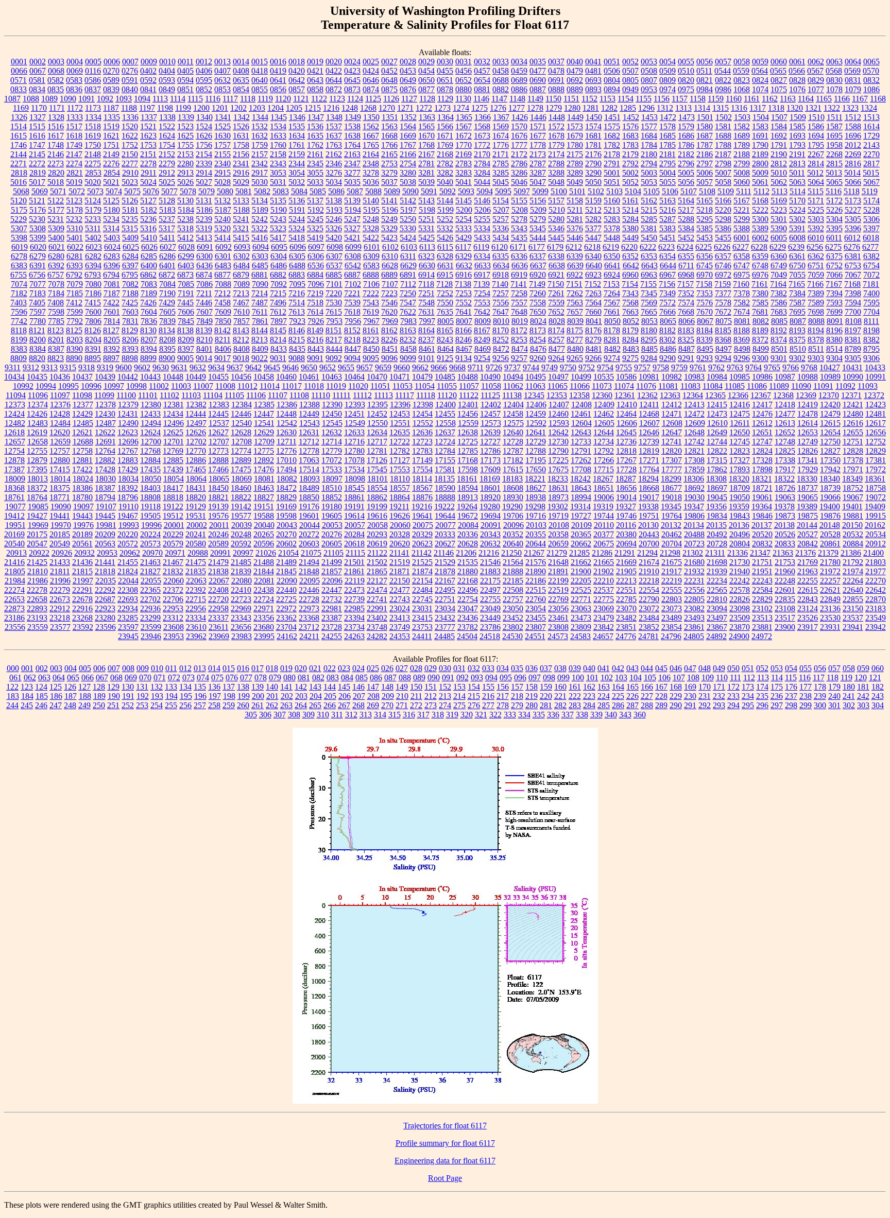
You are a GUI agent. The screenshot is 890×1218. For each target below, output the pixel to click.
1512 (853, 117)
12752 (875, 441)
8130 (148, 330)
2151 (148, 154)
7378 (741, 293)
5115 (816, 191)
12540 (241, 423)
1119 (265, 98)
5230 (37, 219)
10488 (467, 376)
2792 (630, 163)
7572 (667, 302)
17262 (581, 460)
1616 (37, 135)
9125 (445, 358)
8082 (760, 321)
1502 (723, 117)
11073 (602, 386)
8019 (519, 321)
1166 (842, 98)
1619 (92, 135)
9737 (512, 367)
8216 (315, 339)
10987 (785, 376)
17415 (59, 469)
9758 (661, 367)
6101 (372, 247)
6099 (353, 247)
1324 (869, 108)
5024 (148, 182)
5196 (390, 209)
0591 (130, 80)
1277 (516, 108)
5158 (575, 200)
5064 (816, 182)
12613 (785, 423)
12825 (785, 451)
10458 (263, 376)
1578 (667, 126)
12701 (173, 441)
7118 (426, 284)
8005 (445, 321)
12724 (445, 441)
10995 (68, 386)
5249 (389, 219)
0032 (482, 61)
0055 (686, 61)
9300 (760, 358)
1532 (259, 126)
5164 (686, 200)
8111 (871, 321)
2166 (408, 154)
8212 (241, 339)
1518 (92, 126)
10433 (875, 367)
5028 (222, 182)
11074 (624, 386)
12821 (694, 451)
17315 (717, 460)
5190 (278, 209)
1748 (55, 145)
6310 (390, 256)
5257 (500, 219)
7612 (278, 311)
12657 (15, 441)
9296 (741, 358)
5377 (593, 228)
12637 (445, 432)
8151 (334, 330)
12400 (445, 404)
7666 (667, 311)
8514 (834, 349)
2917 (259, 172)
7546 (389, 302)
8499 (760, 349)
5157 (556, 200)
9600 (123, 367)
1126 (391, 98)
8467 (464, 349)
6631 (445, 265)
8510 (798, 349)
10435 (37, 376)
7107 (390, 284)
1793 (797, 145)
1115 (195, 98)
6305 (297, 256)
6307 (334, 256)
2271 (18, 163)
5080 (225, 191)
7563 (575, 302)
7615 (334, 311)
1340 (204, 117)
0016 (278, 61)
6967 (667, 274)
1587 (834, 126)
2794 (649, 163)
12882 (105, 460)
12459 (535, 413)
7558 (537, 302)
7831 (130, 321)
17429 (127, 469)
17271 (649, 460)
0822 (723, 80)
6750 (797, 265)
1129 (445, 98)
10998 (136, 386)
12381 (173, 404)
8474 (519, 349)
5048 (556, 182)
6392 (56, 265)
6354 (667, 256)
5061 (760, 182)
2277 (130, 163)
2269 (853, 154)
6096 (297, 247)
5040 (445, 182)
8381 (853, 339)
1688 (723, 135)
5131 (204, 200)
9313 (49, 367)
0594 (185, 80)
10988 (807, 376)
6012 (852, 237)
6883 (296, 274)
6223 (666, 247)
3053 (278, 172)
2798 (723, 163)
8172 (519, 330)
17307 (671, 460)
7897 (278, 321)
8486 (668, 349)
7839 (167, 321)
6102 (390, 247)
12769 (173, 451)
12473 (717, 413)
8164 (426, 330)
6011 (834, 237)
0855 (259, 89)
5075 (132, 191)
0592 (148, 80)
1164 (806, 98)
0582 (55, 80)
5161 (630, 200)
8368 (723, 339)
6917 (482, 274)
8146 (296, 330)
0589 (111, 80)
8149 (315, 330)
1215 (312, 108)
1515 (37, 126)
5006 (704, 172)
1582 (741, 126)
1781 (593, 145)
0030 (445, 61)
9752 (586, 367)
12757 (59, 451)
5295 (704, 219)
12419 (807, 404)
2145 (37, 154)
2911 (149, 172)
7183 (37, 293)
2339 (204, 163)
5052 (630, 182)
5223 (779, 209)
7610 (241, 311)
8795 (871, 349)
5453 (704, 237)
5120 (18, 200)
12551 (400, 423)
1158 (698, 98)
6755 (18, 274)
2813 (797, 163)
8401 (204, 349)
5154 (500, 200)
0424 (371, 70)
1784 (649, 145)
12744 (717, 441)
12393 (355, 404)
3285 (500, 172)
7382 (779, 293)
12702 (196, 441)
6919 (519, 274)
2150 (130, 154)
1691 (760, 135)
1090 (68, 98)
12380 (151, 404)
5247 (352, 219)
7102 (353, 284)
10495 (535, 376)
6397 (130, 265)
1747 (37, 145)
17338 (785, 460)
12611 (740, 423)
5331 (426, 228)
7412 (74, 302)
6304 (278, 256)
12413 (694, 404)
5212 (593, 209)
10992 (23, 386)
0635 (241, 80)
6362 (816, 256)
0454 (426, 70)
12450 (331, 413)
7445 (185, 302)
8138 (185, 330)
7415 (92, 302)
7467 (241, 302)
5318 (185, 228)
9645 (272, 367)
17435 (150, 469)
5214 (630, 209)
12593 (559, 423)
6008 (797, 237)
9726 (494, 367)
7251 (426, 293)
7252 (445, 293)
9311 (13, 367)
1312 (665, 108)
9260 (537, 358)
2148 (92, 154)
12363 (670, 395)
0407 (222, 70)
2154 (204, 154)
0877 (426, 89)
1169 (21, 108)
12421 (853, 404)
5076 (151, 191)
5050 (593, 182)
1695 (834, 135)
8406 (223, 349)
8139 (204, 330)
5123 (74, 200)
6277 (870, 247)
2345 (315, 163)
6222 (648, 247)
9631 (179, 367)
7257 (500, 293)
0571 (18, 80)
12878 (14, 460)
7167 (834, 284)
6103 (409, 247)
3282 (445, 172)
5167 (741, 200)
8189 (760, 330)
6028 (186, 247)
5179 (93, 209)
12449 (309, 413)
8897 (111, 358)
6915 (445, 274)
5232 (74, 219)
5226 (834, 209)
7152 (593, 284)
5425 (426, 237)
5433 (482, 237)
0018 (296, 61)
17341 (807, 460)
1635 (315, 135)
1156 (662, 98)
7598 (56, 311)
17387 (14, 469)
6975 (741, 274)
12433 (150, 413)
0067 (37, 70)
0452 (389, 70)
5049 (575, 182)
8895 (92, 358)
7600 (93, 311)
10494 (513, 376)
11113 (383, 395)
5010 (779, 172)
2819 (37, 172)
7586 (779, 302)
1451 (612, 117)
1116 (212, 98)
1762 (315, 145)
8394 (149, 349)
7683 (779, 311)
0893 (593, 89)
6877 (222, 274)
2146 (55, 154)
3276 (334, 172)
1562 (371, 126)
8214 (278, 339)
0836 (74, 89)
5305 (853, 219)
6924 (612, 274)
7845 (186, 321)
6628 (390, 265)
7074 (19, 284)
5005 (686, 172)
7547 (408, 302)
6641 (612, 265)
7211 (204, 293)
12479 (830, 413)
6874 (204, 274)
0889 (575, 89)
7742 (19, 321)
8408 (241, 349)
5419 (315, 237)
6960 (630, 274)
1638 (352, 135)
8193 (797, 330)
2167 (426, 154)
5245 (315, 219)
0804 (612, 80)
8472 (501, 349)
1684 (649, 135)
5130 (185, 200)
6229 (777, 247)
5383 (667, 228)
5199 (445, 209)
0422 (334, 70)
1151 (571, 98)
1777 (519, 145)
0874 (371, 89)
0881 (482, 89)
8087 (798, 321)
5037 (389, 182)
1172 (75, 108)
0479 (575, 70)
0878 (445, 89)
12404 (513, 404)
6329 (463, 256)
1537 (334, 126)
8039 (575, 321)
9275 (630, 358)
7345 (649, 293)
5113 (780, 191)
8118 (19, 330)
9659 (383, 367)
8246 (463, 339)
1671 (445, 135)
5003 (649, 172)
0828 (797, 80)
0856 (278, 89)
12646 (649, 432)
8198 (871, 330)
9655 (346, 367)
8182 (667, 330)
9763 (735, 367)
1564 (408, 126)
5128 (167, 200)
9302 (797, 358)
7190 (167, 293)
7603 (130, 311)
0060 (779, 61)
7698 (816, 311)
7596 (19, 311)
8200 (37, 339)
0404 (167, 70)
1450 (594, 117)
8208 (167, 339)
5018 (55, 182)
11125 (490, 395)
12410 (627, 404)
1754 (167, 145)
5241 (241, 219)
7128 (444, 284)
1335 (112, 117)
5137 (315, 200)
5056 (686, 182)
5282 (593, 219)
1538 (352, 126)
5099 (540, 191)
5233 (92, 219)
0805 (630, 80)
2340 (222, 163)
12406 (536, 404)
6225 (703, 247)
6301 (223, 256)
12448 (286, 413)
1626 (204, 135)
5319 (204, 228)
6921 (556, 274)
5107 (688, 191)
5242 (259, 219)
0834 (37, 89)
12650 (739, 432)
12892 (263, 460)
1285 (628, 108)
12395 (377, 404)
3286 (519, 172)
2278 (148, 163)
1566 (445, 126)
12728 (513, 441)
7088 (223, 284)
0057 (723, 61)
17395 (37, 469)
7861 (260, 321)
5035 (352, 182)
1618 (74, 135)
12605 (604, 423)
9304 (834, 358)
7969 (390, 321)
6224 (685, 247)
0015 (259, 61)
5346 (556, 228)
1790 (760, 145)
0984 (704, 89)
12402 (491, 404)
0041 (593, 61)
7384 (797, 293)
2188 (741, 154)
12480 (853, 413)
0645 (352, 80)
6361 (797, 256)
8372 (760, 339)
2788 (556, 163)
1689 (741, 135)
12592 (536, 423)
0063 (834, 61)
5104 (633, 191)
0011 (186, 61)
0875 (389, 89)
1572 (556, 126)
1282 (609, 108)
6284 (130, 256)
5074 (114, 191)
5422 (371, 237)
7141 (518, 284)
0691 (556, 80)
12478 (807, 413)
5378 (612, 228)
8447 (353, 349)
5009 (760, 172)
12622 (105, 432)
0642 (296, 80)
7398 (853, 293)
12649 (717, 432)
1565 (426, 126)
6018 (871, 237)
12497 (196, 423)
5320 (222, 228)
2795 (667, 163)
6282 (93, 256)
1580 (704, 126)
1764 (352, 145)
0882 (500, 89)
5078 (188, 191)
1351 (390, 117)
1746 (18, 145)
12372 (874, 395)
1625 (185, 135)
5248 (371, 219)
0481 (593, 70)
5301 (779, 219)
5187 (223, 209)
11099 (104, 395)
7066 (834, 274)
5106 (670, 191)
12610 (717, 423)
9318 (86, 367)
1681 (593, 135)
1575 (612, 126)
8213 (259, 339)
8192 (779, 330)
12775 (263, 451)
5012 (815, 172)
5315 (130, 228)
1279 (553, 108)
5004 (667, 172)
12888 (218, 460)
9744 (531, 367)
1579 (686, 126)
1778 (537, 145)
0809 (667, 80)
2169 (463, 154)
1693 (797, 135)
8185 (723, 330)
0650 (426, 80)
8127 (111, 330)
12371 (851, 395)
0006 (112, 61)
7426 (148, 302)
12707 (219, 441)
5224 (797, 209)
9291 (686, 358)
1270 (387, 108)
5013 (834, 172)
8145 (278, 330)
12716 (354, 441)
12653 (807, 432)
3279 (389, 172)
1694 (816, 135)
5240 (222, 219)
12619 (37, 432)
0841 (148, 89)
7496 (278, 302)
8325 (686, 339)
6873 (185, 274)
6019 (19, 247)
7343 (630, 293)
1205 (294, 108)
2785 (500, 163)
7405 (37, 302)
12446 (241, 413)
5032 (296, 182)
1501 (705, 117)
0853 (222, 89)
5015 (871, 172)
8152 (352, 330)
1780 (575, 145)
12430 (105, 413)
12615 (830, 423)
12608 (672, 423)
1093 (123, 98)
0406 (204, 70)
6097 (316, 247)
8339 (704, 339)
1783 (630, 145)
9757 (642, 367)
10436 (59, 376)
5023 (130, 182)
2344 (296, 163)
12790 (558, 451)
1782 (612, 145)
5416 (259, 237)
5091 (429, 191)
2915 (222, 172)
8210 (204, 339)
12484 (60, 423)
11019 (336, 386)
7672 (723, 311)
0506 (612, 70)
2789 (575, 163)
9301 (779, 358)
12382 (196, 404)
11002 (159, 386)
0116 (93, 70)
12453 (399, 413)
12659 (60, 441)
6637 (538, 265)
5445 (556, 237)
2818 (19, 172)
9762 (716, 367)
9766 (790, 367)
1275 (479, 108)
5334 (482, 228)
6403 (186, 265)
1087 (12, 98)
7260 (537, 293)
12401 (468, 404)
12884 (150, 460)
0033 (500, 61)
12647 (671, 432)
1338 (167, 117)
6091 (205, 247)
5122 (55, 200)
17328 (762, 460)
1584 (779, 126)
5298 (723, 219)
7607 (204, 311)
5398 (19, 237)
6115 (445, 247)
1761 (296, 145)
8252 (500, 339)
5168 (760, 200)
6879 (241, 274)
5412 (185, 237)
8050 (612, 321)
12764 (105, 451)
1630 (222, 135)
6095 (279, 247)
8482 (612, 349)
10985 (739, 376)
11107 (277, 395)
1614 (871, 126)
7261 (556, 293)
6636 (519, 265)
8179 (630, 330)
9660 (401, 367)
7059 (816, 274)
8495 (705, 349)
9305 (853, 358)
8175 (575, 330)
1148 (517, 98)
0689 (519, 80)
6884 (315, 274)
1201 (220, 108)
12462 (603, 413)
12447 (263, 413)
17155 (445, 460)
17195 (535, 460)
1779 (556, 145)
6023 (93, 247)
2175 (575, 154)
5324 (296, 228)
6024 (112, 247)
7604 (149, 311)
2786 (519, 163)
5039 (426, 182)
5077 (169, 191)
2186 (704, 154)
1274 (461, 108)
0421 (315, 70)
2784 (482, 163)
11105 (234, 395)
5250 (408, 219)
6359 (760, 256)
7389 (816, 293)
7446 (204, 302)
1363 (427, 117)
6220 (629, 247)
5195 (371, 209)
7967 (371, 321)
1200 (201, 108)
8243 (445, 339)
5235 (130, 219)
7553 (482, 302)
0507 (630, 70)
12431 (127, 413)
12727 (490, 441)
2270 (871, 154)
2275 (92, 163)
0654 (482, 80)
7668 (686, 311)
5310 (74, 228)
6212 (574, 247)
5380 (630, 228)
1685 (667, 135)
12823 (739, 451)
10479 (422, 376)
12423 (875, 404)
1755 (185, 145)
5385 (704, 228)
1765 (371, 145)
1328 (56, 117)
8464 (445, 349)
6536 (315, 265)
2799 (741, 163)
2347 (352, 163)
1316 (739, 108)
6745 (704, 265)
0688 (500, 80)
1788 (723, 145)
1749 (74, 145)
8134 (167, 330)
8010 (501, 321)
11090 (801, 386)
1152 (589, 98)
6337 (537, 256)
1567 (463, 126)
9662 (420, 367)
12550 (377, 423)
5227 (853, 209)
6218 (592, 247)
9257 (519, 358)
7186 (93, 293)
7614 (315, 311)
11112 (362, 395)
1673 (482, 135)
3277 (352, 172)
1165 (824, 98)
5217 (686, 209)
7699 (834, 311)
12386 (287, 404)
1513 (871, 117)
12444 (195, 413)
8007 (464, 321)
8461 (427, 349)
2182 (686, 154)
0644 (334, 80)
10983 (694, 376)
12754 (14, 451)
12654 (830, 432)
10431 (852, 367)
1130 (463, 98)
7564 (593, 302)
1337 (149, 117)
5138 (334, 200)
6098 (335, 247)
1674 (500, 135)
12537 (219, 423)
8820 (37, 358)
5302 (797, 219)
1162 (770, 98)
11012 (247, 386)
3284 (482, 172)
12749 (807, 441)
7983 (408, 321)
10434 (14, 376)
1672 (463, 135)
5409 (130, 237)
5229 (18, 219)
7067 (853, 274)
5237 (167, 219)
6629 (408, 265)
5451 (667, 237)
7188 (130, 293)
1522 (167, 126)
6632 (464, 265)
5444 (537, 237)
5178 (74, 209)
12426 (37, 413)
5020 (92, 182)
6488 (297, 265)
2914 (204, 172)
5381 (649, 228)
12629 (263, 432)
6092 (223, 247)
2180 (649, 154)
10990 (853, 376)
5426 (445, 237)
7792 (74, 321)
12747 (762, 441)
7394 (834, 293)
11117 (404, 395)
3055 (315, 172)
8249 (482, 339)
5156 (537, 200)
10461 (309, 376)
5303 (816, 219)
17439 (173, 469)
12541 (264, 423)
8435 (297, 349)
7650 (537, 311)
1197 (147, 108)
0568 (834, 70)
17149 (422, 460)
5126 (130, 200)
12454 (422, 413)
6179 (555, 247)
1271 (405, 108)
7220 (334, 293)
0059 (760, 61)
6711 (686, 265)
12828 (853, 451)
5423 (389, 237)
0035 (537, 61)
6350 (612, 256)
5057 (704, 182)
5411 (167, 237)
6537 (334, 265)
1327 (37, 117)
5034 (334, 182)
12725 (467, 441)
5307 (19, 228)
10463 (331, 376)
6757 (55, 274)
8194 (816, 330)
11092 (845, 386)
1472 (668, 117)
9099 (408, 358)
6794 (111, 274)
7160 (741, 284)
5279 (537, 219)
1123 (337, 98)
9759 (679, 367)
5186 (204, 209)
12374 (37, 404)
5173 (853, 200)
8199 (19, 339)
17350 (830, 460)
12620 (59, 432)
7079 (74, 284)
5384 (686, 228)
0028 (408, 61)
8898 (130, 358)
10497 (558, 376)
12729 (535, 441)
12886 (195, 460)
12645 (626, 432)
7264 (612, 293)
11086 (757, 386)
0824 (760, 80)
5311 (93, 228)
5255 (482, 219)
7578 (723, 302)
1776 (500, 145)
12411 (649, 404)
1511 (835, 117)
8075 (723, 321)
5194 (353, 209)
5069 (39, 191)
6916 (463, 274)
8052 (631, 321)
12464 (626, 413)
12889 (241, 460)
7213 (241, 293)
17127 (399, 460)
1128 (427, 98)
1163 (788, 98)
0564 (759, 70)
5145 (463, 200)
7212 (222, 293)
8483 (631, 349)
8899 (148, 358)
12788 (535, 451)
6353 (649, 256)
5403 (112, 237)
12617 (875, 423)
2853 (93, 172)
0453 (408, 70)
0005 (93, 61)
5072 (77, 191)
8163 (408, 330)
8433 (278, 349)
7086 (204, 284)
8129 (130, 330)
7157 (685, 284)
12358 (579, 395)
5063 (797, 182)
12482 (15, 423)
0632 (222, 80)
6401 (167, 265)
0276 (130, 70)
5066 (853, 182)
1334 (93, 117)
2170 (482, 154)
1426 (519, 117)
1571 (537, 126)
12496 (173, 423)
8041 (594, 321)
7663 (630, 311)
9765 (772, 367)
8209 (186, 339)
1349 (353, 117)
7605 (167, 311)
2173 (537, 154)
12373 (15, 404)
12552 (423, 423)
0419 (278, 70)
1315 (720, 108)
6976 (760, 274)
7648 (519, 311)
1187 (111, 108)
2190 (779, 154)
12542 (287, 423)
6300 (204, 256)
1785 (667, 145)
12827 (830, 451)
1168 (878, 98)
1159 (716, 98)
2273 (55, 163)
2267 (816, 154)
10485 (445, 376)
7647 (500, 311)
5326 (334, 228)
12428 (59, 413)
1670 (426, 135)
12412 (671, 404)
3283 (463, 172)
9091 (315, 358)
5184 (186, 209)
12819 (649, 451)
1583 (760, 126)
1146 (481, 98)
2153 (185, 154)
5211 (575, 209)
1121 (301, 98)
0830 (834, 80)
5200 (464, 209)
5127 (148, 200)
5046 (519, 182)
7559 (556, 302)
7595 (871, 302)
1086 (871, 89)
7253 (463, 293)
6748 (760, 265)
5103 (614, 191)
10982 (671, 376)
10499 (581, 376)
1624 (167, 135)
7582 (741, 302)
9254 (482, 358)
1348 (334, 117)
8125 (74, 330)
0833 (18, 89)
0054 (667, 61)
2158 (278, 154)
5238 (185, 219)
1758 (241, 145)
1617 (55, 135)
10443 (150, 376)
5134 (259, 200)
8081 (742, 321)
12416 (739, 404)
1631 (241, 135)
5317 (167, 228)
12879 (37, 460)
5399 (37, 237)
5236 (148, 219)
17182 (513, 460)
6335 (500, 256)
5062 (779, 182)
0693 (593, 80)
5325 (315, 228)
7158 (704, 284)
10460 (286, 376)
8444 (334, 349)
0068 (56, 70)
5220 (723, 209)
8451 (390, 349)
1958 (834, 145)
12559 (468, 423)
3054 (296, 172)
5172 (834, 200)
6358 (741, 256)
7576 (704, 302)
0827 (779, 80)
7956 (353, 321)
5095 (503, 191)
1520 (130, 126)
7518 (315, 302)
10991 (875, 376)
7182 (19, 293)
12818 (626, 451)
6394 (93, 265)
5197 (408, 209)
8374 (779, 339)
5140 (371, 200)
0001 (19, 61)
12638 (467, 432)
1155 (644, 98)
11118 (425, 395)
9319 (105, 367)
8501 (779, 349)
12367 (760, 395)
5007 (723, 172)
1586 (816, 126)
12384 (241, 404)
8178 (612, 330)
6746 (723, 265)
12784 (445, 451)
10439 (105, 376)
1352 (408, 117)
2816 (853, 163)
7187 (112, 293)
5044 (482, 182)
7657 (575, 311)
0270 (111, 70)
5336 (500, 228)
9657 (364, 367)
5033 (315, 182)
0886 (519, 89)
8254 (537, 339)
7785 (56, 321)
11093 (868, 386)
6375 (834, 256)
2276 (111, 163)
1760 (278, 145)
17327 (739, 460)
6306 (315, 256)
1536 (315, 126)
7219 (315, 293)
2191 (797, 154)
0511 (704, 70)
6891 (408, 274)
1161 (752, 98)
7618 (352, 311)
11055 (447, 386)
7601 (112, 311)
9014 (204, 358)
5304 (834, 219)
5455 (723, 237)
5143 (426, 200)
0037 (556, 61)
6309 (371, 256)
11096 (38, 395)
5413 (204, 237)
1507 (779, 117)
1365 (464, 117)
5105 (651, 191)
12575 (513, 423)
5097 (522, 191)
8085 (779, 321)
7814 (112, 321)
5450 (649, 237)
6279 (37, 256)
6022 (75, 247)
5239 (204, 219)
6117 (463, 247)
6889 (389, 274)
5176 (37, 209)
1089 (49, 98)
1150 (553, 98)
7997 (427, 321)
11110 (320, 395)
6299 (186, 256)
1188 (129, 108)
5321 (241, 228)
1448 (557, 117)
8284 (630, 339)
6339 (575, 256)
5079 (206, 191)
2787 (537, 163)
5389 (760, 228)
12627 (218, 432)
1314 (702, 108)
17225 (558, 460)
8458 (408, 349)
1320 (794, 108)
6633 (482, 265)
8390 (74, 349)
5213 (612, 209)
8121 (37, 330)
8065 (668, 321)
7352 (686, 293)
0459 (519, 70)
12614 (807, 423)
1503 (742, 117)
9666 (439, 367)
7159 (722, 284)
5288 (686, 219)
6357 (723, 256)
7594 (853, 302)
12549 (355, 423)
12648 (694, 432)
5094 (484, 191)
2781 (426, 163)
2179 (630, 154)
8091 (835, 321)
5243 (278, 219)
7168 (852, 284)
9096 (389, 358)
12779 (331, 451)
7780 (37, 321)
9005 (185, 358)
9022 (259, 358)
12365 (715, 395)
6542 (353, 265)
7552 (463, 302)
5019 (74, 182)
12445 (218, 413)
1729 (871, 135)
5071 (58, 191)
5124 (92, 200)
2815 (834, 163)
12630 (286, 432)
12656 (875, 432)
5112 (761, 191)
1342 (241, 117)
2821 (74, 172)
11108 (299, 395)
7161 (759, 284)
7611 (260, 311)
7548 (426, 302)
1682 (612, 135)
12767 (127, 451)
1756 (204, 145)
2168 (445, 154)
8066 (686, 321)
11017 (292, 386)
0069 (74, 70)
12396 (400, 404)
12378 (105, 404)
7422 (111, 302)
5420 (334, 237)
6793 (92, 274)
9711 (476, 367)
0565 (778, 70)
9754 (605, 367)
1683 (630, 135)
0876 (408, 89)
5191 (297, 209)
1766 (389, 145)
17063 (309, 460)
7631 (426, 311)
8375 (797, 339)
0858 (315, 89)
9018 (241, 358)
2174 (556, 154)
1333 (74, 117)
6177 (536, 247)
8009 (482, 321)
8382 (871, 339)
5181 (130, 209)
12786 (490, 451)
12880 (59, 460)
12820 (671, 451)
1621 (111, 135)
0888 (556, 89)
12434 (173, 413)
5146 (482, 200)
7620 (389, 311)
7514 (296, 302)
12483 (37, 423)
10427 (829, 367)
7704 (871, 311)
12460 (558, 413)
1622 (130, 135)
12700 (151, 441)
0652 (463, 80)
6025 (131, 247)
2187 (723, 154)
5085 (318, 191)
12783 (422, 451)
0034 (519, 61)
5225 (816, 209)
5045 (500, 182)
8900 (167, 358)
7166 (815, 284)
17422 (82, 469)
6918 (500, 274)
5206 (482, 209)
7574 (686, 302)
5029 (241, 182)
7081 (112, 284)
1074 (760, 89)
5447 (593, 237)
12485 (83, 423)
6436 (204, 265)
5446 (575, 237)
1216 (331, 108)
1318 (776, 108)
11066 (580, 386)
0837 (92, 89)
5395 (834, 228)
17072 (331, 460)
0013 (222, 61)
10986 (762, 376)
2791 (612, 163)
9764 (753, 367)
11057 (469, 386)
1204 (275, 108)
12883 (127, 460)
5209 (538, 209)
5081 (243, 191)
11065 (557, 386)
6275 (833, 247)
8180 (649, 330)
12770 (195, 451)
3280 (408, 172)
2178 (612, 154)
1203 (257, 108)
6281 (74, 256)
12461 (581, 413)
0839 (111, 89)
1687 (704, 135)
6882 (278, 274)
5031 (278, 182)
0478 (556, 70)
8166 (463, 330)
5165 (704, 200)
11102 (169, 395)
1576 (630, 126)
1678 (556, 135)
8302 (667, 339)
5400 (56, 237)
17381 (875, 460)
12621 (82, 432)
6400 (149, 265)
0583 (74, 80)
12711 (287, 441)
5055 (667, 182)
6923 (593, 274)
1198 (165, 108)
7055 (797, 274)
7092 (278, 284)
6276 (852, 247)
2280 (185, 163)
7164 (778, 284)
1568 (482, 126)
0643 (315, 80)
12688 (83, 441)
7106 (371, 284)
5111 (743, 191)
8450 (371, 349)
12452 (377, 413)
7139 (481, 284)
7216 (296, 293)
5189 (260, 209)
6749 (779, 265)
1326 (19, 117)
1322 (832, 108)
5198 (427, 209)
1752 (130, 145)
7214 (259, 293)
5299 (741, 219)
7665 (649, 311)
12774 (241, 451)
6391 (37, 265)
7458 (222, 302)
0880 (463, 89)
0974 (667, 89)
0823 (741, 80)
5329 (389, 228)
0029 (426, 61)
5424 (408, 237)
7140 (500, 284)
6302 (241, 256)
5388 (741, 228)
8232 (408, 339)
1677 (537, 135)
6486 (278, 265)
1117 (230, 98)
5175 (19, 209)
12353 (556, 395)
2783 (463, 163)
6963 (649, 274)
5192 (315, 209)
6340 (593, 256)
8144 (259, 330)
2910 (130, 172)
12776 (286, 451)
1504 (760, 117)
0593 (167, 80)
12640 (513, 432)
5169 (779, 200)
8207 (149, 339)
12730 (558, 441)
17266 (603, 460)
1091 (86, 98)
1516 (55, 126)
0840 (130, 89)
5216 (667, 209)
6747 (741, 265)
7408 (55, 302)
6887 (352, 274)
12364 (692, 395)
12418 (785, 404)
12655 (853, 432)
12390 (332, 404)
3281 (426, 172)
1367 (501, 117)
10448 (173, 376)
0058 (741, 61)
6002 (760, 237)
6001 (741, 237)
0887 (537, 89)
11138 (512, 395)
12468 (649, 413)
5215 (649, 209)
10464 (354, 376)
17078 (354, 460)
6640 (594, 265)
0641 (278, 80)
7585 (760, 302)
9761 (698, 367)
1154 (626, 98)
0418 (259, 70)
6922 (575, 274)
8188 (741, 330)
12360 (602, 395)
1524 (204, 126)
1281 (591, 108)
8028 (557, 321)
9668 (457, 367)
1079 (853, 89)
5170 (797, 200)
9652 (327, 367)
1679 (575, 135)
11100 (126, 395)
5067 (871, 182)
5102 (596, 191)
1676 (519, 135)
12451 (354, 413)
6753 (853, 265)
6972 (723, 274)
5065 (834, 182)
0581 (37, 80)
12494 (151, 423)
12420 (830, 404)
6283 (112, 256)
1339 (186, 117)
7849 (204, 321)
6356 (704, 256)
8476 (538, 349)
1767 (408, 145)
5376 (575, 228)
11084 (713, 386)
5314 (111, 228)
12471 (671, 413)
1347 (315, 117)
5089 (392, 191)
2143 (871, 145)
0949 (630, 89)
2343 (278, 163)
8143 (241, 330)
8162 (389, 330)
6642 (631, 265)
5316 (148, 228)
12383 (219, 404)
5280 (556, 219)
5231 (55, 219)
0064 (853, 61)
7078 (56, 284)
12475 (739, 413)
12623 (127, 432)
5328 (371, 228)
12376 (60, 404)
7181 (871, 284)
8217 (334, 339)
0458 (500, 70)
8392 (112, 349)
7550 (445, 302)
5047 (537, 182)
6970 (704, 274)
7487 (259, 302)
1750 (92, 145)
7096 (315, 284)
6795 (130, 274)
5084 (299, 191)
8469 (482, 349)
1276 (498, 108)
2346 (334, 163)
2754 (408, 163)
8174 (556, 330)
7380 (760, 293)
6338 (556, 256)
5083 (280, 191)
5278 (519, 219)
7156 (667, 284)
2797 (704, 163)
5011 (797, 172)
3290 (593, 172)
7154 (630, 284)
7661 (612, 311)
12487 (105, 423)
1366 (482, 117)
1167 (860, 98)
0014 (241, 61)
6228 (759, 247)
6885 (334, 274)
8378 (816, 339)
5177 (56, 209)
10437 (82, 376)
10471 (399, 376)
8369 (741, 339)
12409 (604, 404)
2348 (371, 163)
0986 (723, 89)
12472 (694, 413)
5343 (519, 228)
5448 (612, 237)
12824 (762, 451)
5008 (741, 172)
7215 (278, 293)
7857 (241, 321)
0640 (259, 80)
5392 (816, 228)
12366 (738, 395)
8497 (723, 349)
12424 (14, 413)
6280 (56, 256)
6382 (871, 256)
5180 (112, 209)
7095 (297, 284)
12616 (853, 423)
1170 (39, 108)
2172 (519, 154)
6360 (779, 256)
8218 (352, 339)
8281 (612, 339)
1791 (779, 145)
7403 (18, 302)
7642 (482, 311)
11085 (735, 386)
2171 (500, 154)
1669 (408, 135)
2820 (56, 172)
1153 (607, 98)
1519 (111, 126)
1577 (649, 126)
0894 (612, 89)
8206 (130, 339)
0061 (797, 61)
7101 (334, 284)
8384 (37, 349)
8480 (575, 349)
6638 (557, 265)
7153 (611, 284)
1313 (683, 108)
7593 (834, 302)
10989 (830, 376)
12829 (875, 451)
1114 (177, 98)
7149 (537, 284)
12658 (37, 441)
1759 (259, 145)
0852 (204, 89)
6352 (630, 256)
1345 (278, 117)
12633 (354, 432)
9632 (198, 367)
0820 (686, 80)
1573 (575, 126)
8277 (575, 339)
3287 (537, 172)
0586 (92, 80)
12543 (309, 423)
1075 (779, 89)
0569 (852, 70)
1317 (757, 108)
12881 (82, 460)
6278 (19, 256)
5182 (149, 209)
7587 (797, 302)
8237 (426, 339)
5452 (686, 237)
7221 (352, 293)
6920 (537, 274)
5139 (352, 200)
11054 (425, 386)
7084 (167, 284)
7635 (445, 311)
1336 (130, 117)
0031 (463, 61)
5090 (410, 191)
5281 (575, 219)
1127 (409, 98)
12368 (783, 395)
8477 (557, 349)
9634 (216, 367)
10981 (649, 376)
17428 (105, 469)
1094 (142, 98)
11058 (491, 386)
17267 (626, 460)
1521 (148, 126)
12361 (624, 395)
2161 (315, 154)
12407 (559, 404)
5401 (74, 237)
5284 (630, 219)
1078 (834, 89)
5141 (389, 200)
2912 (167, 172)
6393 (74, 265)
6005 (779, 237)
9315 (68, 367)
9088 (296, 358)
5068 (21, 191)
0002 (37, 61)
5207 (501, 209)
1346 (297, 117)
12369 (806, 395)
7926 (315, 321)
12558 (445, 423)
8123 (55, 330)
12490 (128, 423)
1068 (741, 89)
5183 (167, 209)
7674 (741, 311)
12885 (173, 460)
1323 (850, 108)
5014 (852, 172)
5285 (649, 219)
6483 (223, 265)
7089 (241, 284)
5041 (463, 182)
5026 (185, 182)
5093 (466, 191)
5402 (93, 237)
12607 (649, 423)
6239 (796, 247)
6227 (740, 247)
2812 (779, 163)
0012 (204, 61)
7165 (797, 284)
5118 (852, 191)
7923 (297, 321)
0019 (315, 61)
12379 (128, 404)
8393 (130, 349)
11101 (148, 395)
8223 (371, 339)
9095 (371, 358)
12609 (694, 423)
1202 (238, 108)
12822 (717, 451)
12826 (807, 451)
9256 (500, 358)
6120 (499, 247)
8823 (55, 358)
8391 (93, 349)
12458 (513, 413)
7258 (519, 293)
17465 (195, 469)
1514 (18, 126)
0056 (704, 61)
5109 (725, 191)
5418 (296, 237)
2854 (112, 172)
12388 (309, 404)
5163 (667, 200)
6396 (112, 265)
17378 (853, 460)
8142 (222, 330)
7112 (408, 284)
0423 (352, 70)
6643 (649, 265)
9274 (612, 358)
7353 (704, 293)
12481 (875, 413)
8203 (74, 339)
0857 (296, 89)
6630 (427, 265)
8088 (816, 321)
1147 (499, 98)
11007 (203, 386)
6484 (241, 265)
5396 (853, 228)
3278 (371, 172)
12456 (467, 413)
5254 (463, 219)
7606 (186, 311)
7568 (630, 302)
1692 (779, 135)
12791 (581, 451)
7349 (667, 293)
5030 (259, 182)
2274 (74, 163)
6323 (426, 256)
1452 (631, 117)
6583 (371, 265)
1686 (686, 135)
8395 (167, 349)
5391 (797, 228)
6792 (74, 274)
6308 (353, 256)
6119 (481, 247)
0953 (649, 89)
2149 (111, 154)
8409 (260, 349)
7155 (648, 284)
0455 (445, 70)
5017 (37, 182)
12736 (626, 441)
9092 (334, 358)
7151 (574, 284)
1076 (797, 89)
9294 (723, 358)
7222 (371, 293)
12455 (445, 413)
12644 (603, 432)
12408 (581, 404)
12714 (331, 441)
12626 (195, 432)
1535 (296, 126)
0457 (482, 70)
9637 (235, 367)
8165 (445, 330)
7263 (593, 293)
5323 (278, 228)
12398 (423, 404)
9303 (816, 358)
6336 (519, 256)
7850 (223, 321)
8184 (704, 330)
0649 (408, 80)
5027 (204, 182)
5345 (537, 228)
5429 (463, 237)
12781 (377, 451)
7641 (463, 311)
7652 (556, 311)
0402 (148, 70)
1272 (424, 108)
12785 (467, 451)
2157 (259, 154)
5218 (704, 209)
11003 (181, 386)
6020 (38, 247)
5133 (241, 200)
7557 (519, 302)
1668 (389, 135)
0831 (853, 80)
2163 (352, 154)
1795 (816, 145)
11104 (212, 395)
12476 (762, 413)
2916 (241, 172)
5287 (667, 219)
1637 (334, 135)
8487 (686, 349)
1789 (741, 145)
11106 (256, 395)
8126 (92, 330)
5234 (111, 219)
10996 (91, 386)
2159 (296, 154)
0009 (149, 61)
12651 (762, 432)
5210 (557, 209)
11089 (779, 386)
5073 (95, 191)
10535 (603, 376)
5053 (649, 182)
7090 (260, 284)
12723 (422, 441)
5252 (445, 219)
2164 (371, 154)
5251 (426, 219)
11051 (380, 386)
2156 (241, 154)
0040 (575, 61)
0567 (815, 70)
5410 (149, 237)
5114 (798, 191)
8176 (593, 330)
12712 (309, 441)
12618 (14, 432)
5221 (741, 209)
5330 (408, 228)
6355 (686, 256)
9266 (593, 358)
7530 (334, 302)
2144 (18, 154)
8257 (556, 339)
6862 (148, 274)
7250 (408, 293)
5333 (463, 228)
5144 (445, 200)
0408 (241, 70)
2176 (593, 154)
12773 (218, 451)
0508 (649, 70)
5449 (630, 237)
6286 (167, 256)
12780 (354, 451)
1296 (646, 108)
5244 (296, 219)
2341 (241, 163)
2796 (686, 163)
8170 (500, 330)
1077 (816, 89)
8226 (389, 339)
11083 (690, 386)
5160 (612, 200)
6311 (408, 256)
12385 (264, 404)
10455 (218, 376)
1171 (57, 108)
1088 (31, 98)
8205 (112, 339)
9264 (556, 358)
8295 (649, 339)
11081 (668, 386)
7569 (649, 302)
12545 (332, 423)
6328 (445, 256)
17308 (694, 460)
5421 (352, 237)
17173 (490, 460)
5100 (559, 191)
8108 (853, 321)
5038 (408, 182)
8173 (537, 330)
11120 (447, 395)
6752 (834, 265)
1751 (111, 145)
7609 (223, 311)
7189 (149, 293)
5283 (612, 219)
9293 (704, 358)
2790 (593, 163)
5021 (111, 182)
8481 (594, 349)
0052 (630, 61)
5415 (241, 237)
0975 (686, 89)
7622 (408, 311)
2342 (259, 163)
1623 (148, 135)
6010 (816, 237)
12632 (331, 432)
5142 (408, 200)
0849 (167, 89)
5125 (111, 200)
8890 (74, 358)
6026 (149, 247)
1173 (93, 108)
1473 (686, 117)
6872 (167, 274)
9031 (278, 358)
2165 (389, 154)
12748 (785, 441)
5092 (447, 191)
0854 (241, 89)
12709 (264, 441)
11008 (225, 386)
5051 (612, 182)
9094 (352, 358)
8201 (56, 339)
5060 (741, 182)
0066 (19, 70)
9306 (871, 358)
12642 (558, 432)
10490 (490, 376)
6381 (853, 256)
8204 (93, 339)
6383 (19, 265)
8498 (742, 349)
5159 (593, 200)
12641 (535, 432)
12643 (581, 432)
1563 (389, 126)
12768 (150, 451)
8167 (482, 330)
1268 (368, 108)
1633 (278, 135)
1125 (373, 98)
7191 (186, 293)
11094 (16, 395)
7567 (612, 302)
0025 (371, 61)
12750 (830, 441)
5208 (519, 209)
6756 (37, 274)
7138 (463, 284)
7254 (482, 293)
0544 (722, 70)
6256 (815, 247)
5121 (37, 200)
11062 (513, 386)
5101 (577, 191)
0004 (74, 61)
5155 (519, 200)
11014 (270, 386)
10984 (717, 376)
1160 (734, 98)
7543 (371, 302)
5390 (779, 228)
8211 (223, 339)
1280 (572, 108)
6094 (260, 247)
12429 (82, 413)
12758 (82, 451)
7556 (500, 302)
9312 (31, 367)
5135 (278, 200)
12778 (309, 451)
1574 (593, 126)
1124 (355, 98)
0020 (334, 61)
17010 (286, 460)
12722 (399, 441)
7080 (93, 284)
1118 (247, 98)
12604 (581, 423)
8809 (18, 358)
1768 (426, 145)
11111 (341, 395)
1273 (442, 108)
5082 (262, 191)
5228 (871, 209)
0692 (575, 80)
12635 (399, 432)
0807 (649, 80)
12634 (377, 432)
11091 (823, 386)
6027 (168, 247)
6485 (260, 265)
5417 (278, 237)
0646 (371, 80)
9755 (623, 367)
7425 (130, 302)
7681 (760, 311)
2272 (37, 163)
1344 (260, 117)
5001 (612, 172)
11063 (535, 386)
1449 (575, 117)
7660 (593, 311)
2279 (167, 163)
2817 (871, 163)
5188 (241, 209)
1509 (798, 117)
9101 (426, 358)
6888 (371, 274)
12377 (83, 404)
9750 (568, 367)
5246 (334, 219)
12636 (422, 432)
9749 (549, 367)
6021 (56, 247)
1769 (445, 145)
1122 (319, 98)
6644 (668, 265)
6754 (871, 265)
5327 (352, 228)
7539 (352, 302)
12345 (534, 395)
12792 (603, 451)
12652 (785, 432)
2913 (185, 172)
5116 (834, 191)
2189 (760, 154)
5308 (37, 228)
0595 (204, 80)
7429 (167, 302)
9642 (253, 367)
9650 (309, 367)
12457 (490, 413)
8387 (56, 349)
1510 (816, 117)
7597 (37, 311)
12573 (491, 423)
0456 (463, 70)
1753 (148, 145)
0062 (816, 61)
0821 (704, 80)
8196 (834, 330)
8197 (853, 330)
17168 (467, 460)
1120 (283, 98)
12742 (694, 441)
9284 (649, 358)
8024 (538, 321)
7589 (816, 302)
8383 (19, 349)
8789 (853, 349)
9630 (160, 367)
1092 (105, 98)
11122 (468, 395)
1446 (538, 117)
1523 (185, 126)
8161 (371, 330)
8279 (593, 339)
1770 (463, 145)
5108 (707, 191)
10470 (377, 376)
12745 (739, 441)
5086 (336, 191)
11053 (402, 386)
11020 (358, 386)
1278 (535, 108)
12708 (241, 441)
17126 (377, 460)
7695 (797, 311)
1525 (222, 126)
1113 (160, 98)
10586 (626, 376)
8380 (834, 339)
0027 (389, 61)
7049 (779, 274)
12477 (785, 413)
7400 (871, 293)
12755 (37, 451)
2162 (334, 154)
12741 (671, 441)
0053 (649, 61)
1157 (680, 98)
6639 (575, 265)
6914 (426, 274)
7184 (56, 293)
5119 (870, 191)
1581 (723, 126)
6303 (260, 256)
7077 (37, 284)
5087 (355, 191)
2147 (74, 154)
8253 (519, 339)
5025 (167, 182)
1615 (18, 135)
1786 (686, 145)
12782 (399, 451)
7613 (296, 311)
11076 (646, 386)
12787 (513, 451)
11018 (314, 386)
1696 (853, 135)
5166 (723, 200)
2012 (853, 145)
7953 (334, 321)
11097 (60, 395)
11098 (82, 395)
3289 (575, 172)
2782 (445, 163)
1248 (349, 108)
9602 (142, 367)
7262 (575, 293)
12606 (627, 423)
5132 (222, 200)
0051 (612, 61)
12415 (717, 404)
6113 (427, 247)
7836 (149, 321)
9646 (290, 367)
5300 (760, 219)
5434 (500, 237)
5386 (723, 228)
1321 (813, 108)
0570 (871, 70)
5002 (630, 172)
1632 (259, 135)
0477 (537, 70)
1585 (797, 126)
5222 (760, 209)
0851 (185, 89)
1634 (296, 135)
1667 (371, 135)
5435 (519, 237)
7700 (853, 311)
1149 (535, 98)
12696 (128, 441)
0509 (667, 70)
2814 (816, 163)
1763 (334, 145)
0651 (445, 80)
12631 (309, 432)
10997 (114, 386)
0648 (389, 80)
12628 (241, 432)
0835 (55, 89)
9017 (222, 358)
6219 (611, 247)
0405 (185, 70)
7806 (93, 321)
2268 (834, 154)
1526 (241, 126)
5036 (371, 182)
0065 (871, 61)
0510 (686, 70)
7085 (186, 284)
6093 (242, 247)
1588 (853, 126)
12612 (762, 423)
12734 (603, 441)
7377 (723, 293)
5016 (18, 182)
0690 (537, 80)
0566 (797, 70)
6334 (482, 256)
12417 (762, 404)
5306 (871, 219)
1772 (482, 145)
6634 (501, 265)
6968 (686, 274)
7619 (371, 311)
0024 (352, 61)
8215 (296, 339)
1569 (500, 126)
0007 (130, 61)
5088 (373, 191)
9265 (575, 358)
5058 (723, 182)
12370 (828, 395)
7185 (74, 293)
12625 (173, 432)
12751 (853, 441)
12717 (377, 441)
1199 (183, 108)
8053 (649, 321)
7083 (149, 284)
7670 (704, 311)
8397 (186, 349)
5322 (259, 228)
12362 (647, 395)
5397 (871, 228)
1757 (222, 145)
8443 (315, 349)
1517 (74, 126)
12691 (105, 441)
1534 (278, 126)
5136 (296, 200)
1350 (371, 117)
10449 (195, 376)
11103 (191, 395)
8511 (816, 349)
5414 (222, 237)
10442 (127, 376)
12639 (490, 432)
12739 (649, 441)
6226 (722, 247)
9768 (809, 367)
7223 (389, 293)
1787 (704, 145)
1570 (519, 126)
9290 (667, 358)
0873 (352, 89)
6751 (816, 265)
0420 (296, 70)
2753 (389, 163)
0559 (741, 70)
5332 (445, 228)
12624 (150, 432)
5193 (334, 209)
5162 (649, 200)
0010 (167, 61)
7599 (74, 311)
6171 (518, 247)
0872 (334, 89)
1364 (445, 117)
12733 (581, 441)
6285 (149, 256)
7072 (871, 274)
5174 (871, 200)
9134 (463, 358)
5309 (56, 228)
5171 (816, 200)
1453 (649, 117)
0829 (816, 80)
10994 (46, 386)
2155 (222, 154)
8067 (705, 321)
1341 (223, 117)
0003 (56, 61)
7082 (130, 284)
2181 (667, 154)
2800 (760, 163)
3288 (556, 172)
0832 (871, 80)
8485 (649, 349)
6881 (259, 274)
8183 (686, 330)
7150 (555, 284)
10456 (241, 376)
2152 (167, 154)
